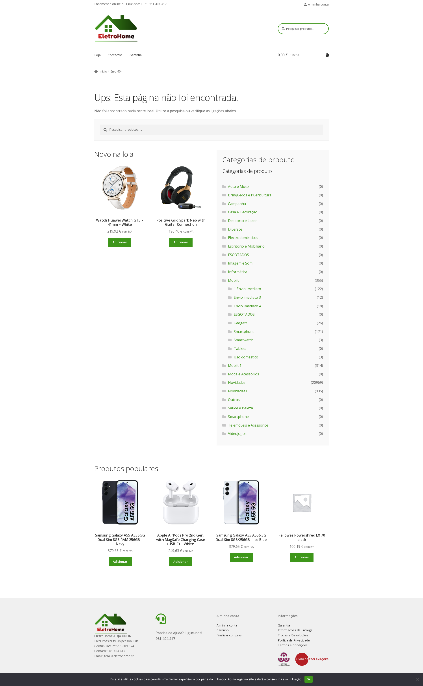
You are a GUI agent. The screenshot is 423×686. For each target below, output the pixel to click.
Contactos (115, 55)
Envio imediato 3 (247, 297)
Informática (237, 271)
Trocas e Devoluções (293, 635)
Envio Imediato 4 (247, 306)
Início (103, 71)
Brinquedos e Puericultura (249, 195)
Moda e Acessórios (243, 374)
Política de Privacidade (294, 640)
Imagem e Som (240, 263)
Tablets (240, 348)
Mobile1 (234, 365)
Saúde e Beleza (240, 408)
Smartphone (244, 331)
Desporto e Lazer (242, 220)
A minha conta (318, 4)
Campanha (237, 203)
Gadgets (240, 323)
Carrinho (223, 630)
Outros (234, 399)
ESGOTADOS (238, 254)
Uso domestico (246, 357)
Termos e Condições (293, 645)
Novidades (236, 382)
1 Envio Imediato (247, 288)
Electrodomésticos (243, 237)
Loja (97, 55)
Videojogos (237, 433)
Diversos (235, 229)
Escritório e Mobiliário (246, 246)
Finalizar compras (229, 635)
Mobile (233, 280)
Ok (309, 679)
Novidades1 (237, 391)
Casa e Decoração (242, 212)
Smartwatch (243, 339)
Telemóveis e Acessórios (248, 425)
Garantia (136, 55)
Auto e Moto (238, 186)
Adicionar (120, 242)
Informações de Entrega (295, 630)
